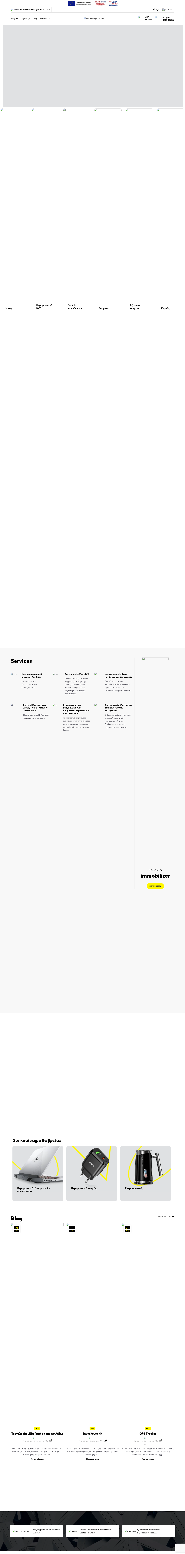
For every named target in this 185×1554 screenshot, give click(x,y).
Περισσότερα (164, 1216)
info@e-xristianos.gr (29, 9)
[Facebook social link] (154, 10)
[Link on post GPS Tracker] (148, 1326)
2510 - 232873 (44, 9)
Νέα (37, 1429)
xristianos (39, 1441)
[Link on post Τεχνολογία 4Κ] (92, 1326)
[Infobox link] (30, 681)
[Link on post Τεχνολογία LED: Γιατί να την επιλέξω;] (37, 1326)
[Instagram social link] (157, 10)
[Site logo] (94, 18)
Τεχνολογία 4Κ (92, 1433)
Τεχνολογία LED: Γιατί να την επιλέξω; (37, 1433)
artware (95, 1441)
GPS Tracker (148, 1433)
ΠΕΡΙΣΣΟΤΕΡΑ (155, 886)
